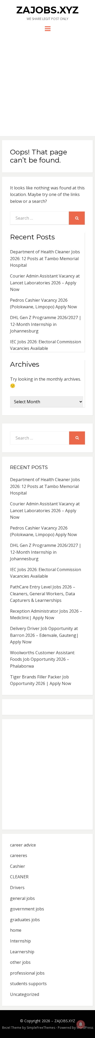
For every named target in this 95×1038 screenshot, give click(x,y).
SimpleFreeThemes (41, 1027)
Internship (20, 941)
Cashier (17, 866)
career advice (23, 845)
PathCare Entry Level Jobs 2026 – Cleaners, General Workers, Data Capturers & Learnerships (42, 593)
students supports (28, 983)
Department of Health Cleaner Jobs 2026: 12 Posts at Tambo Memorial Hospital (45, 258)
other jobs (20, 962)
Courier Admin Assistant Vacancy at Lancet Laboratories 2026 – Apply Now (45, 282)
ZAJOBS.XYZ (47, 10)
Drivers (17, 887)
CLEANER (19, 877)
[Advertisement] (47, 82)
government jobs (27, 909)
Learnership (22, 952)
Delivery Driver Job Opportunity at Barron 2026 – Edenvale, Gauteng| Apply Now (44, 635)
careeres (18, 855)
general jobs (22, 898)
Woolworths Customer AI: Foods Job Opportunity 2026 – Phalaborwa (42, 659)
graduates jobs (25, 920)
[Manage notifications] (81, 1024)
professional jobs (27, 973)
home (15, 930)
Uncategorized (24, 994)
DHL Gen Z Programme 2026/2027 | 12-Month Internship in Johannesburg (45, 324)
